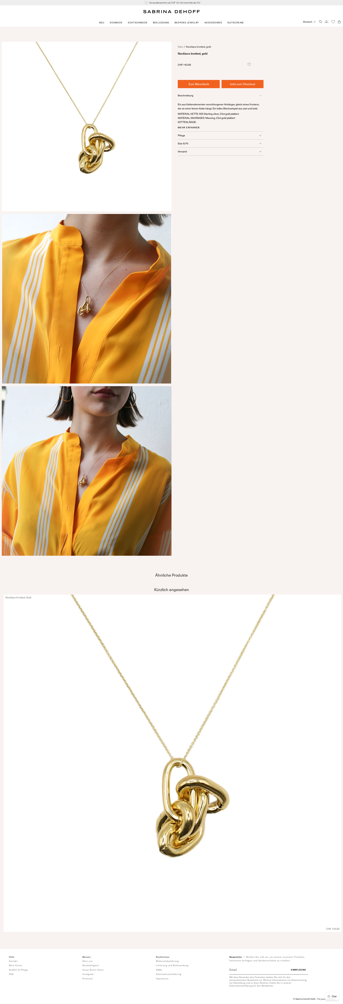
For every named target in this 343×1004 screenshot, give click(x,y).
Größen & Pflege (18, 969)
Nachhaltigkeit (90, 965)
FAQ (11, 974)
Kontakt (13, 961)
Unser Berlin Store (93, 969)
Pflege (181, 135)
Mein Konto (15, 965)
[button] (116, 23)
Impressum (162, 978)
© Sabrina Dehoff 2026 (304, 998)
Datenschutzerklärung (168, 974)
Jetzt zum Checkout (242, 84)
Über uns (87, 961)
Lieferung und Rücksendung (172, 965)
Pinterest (87, 978)
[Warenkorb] (339, 22)
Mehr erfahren (189, 127)
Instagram (88, 974)
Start (180, 46)
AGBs (159, 969)
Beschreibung (185, 95)
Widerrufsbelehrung (167, 961)
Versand (182, 151)
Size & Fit (183, 143)
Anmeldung (298, 969)
